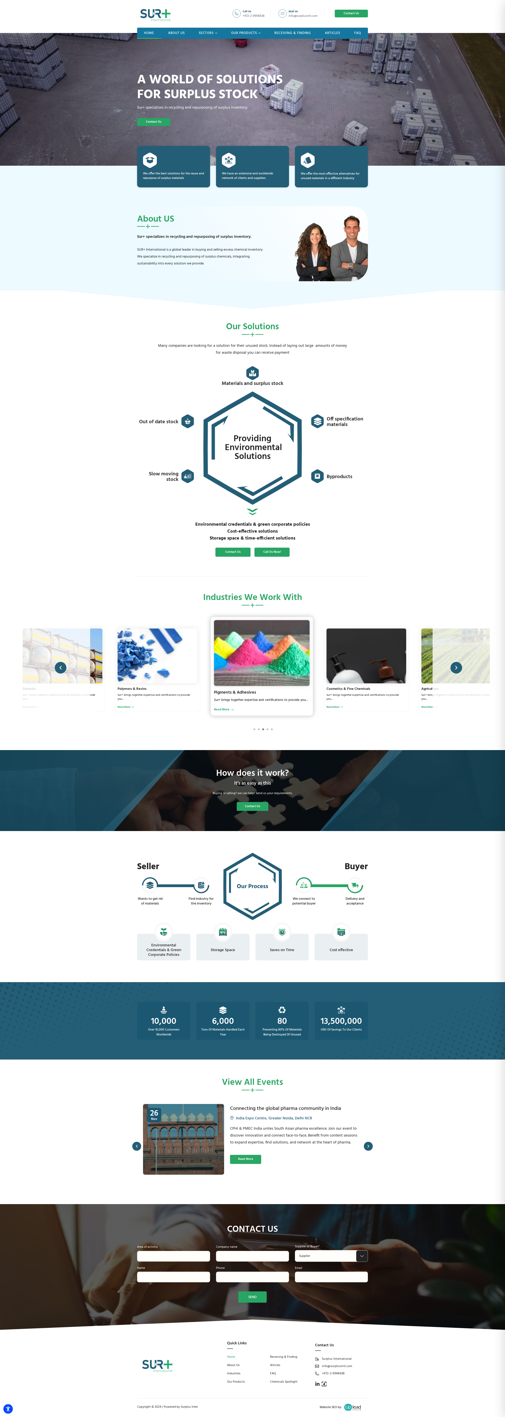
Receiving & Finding (292, 33)
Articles (332, 33)
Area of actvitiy (147, 1247)
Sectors (206, 33)
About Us (176, 33)
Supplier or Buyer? (307, 1246)
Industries (233, 1373)
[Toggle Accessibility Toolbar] (8, 1409)
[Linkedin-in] (317, 1384)
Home (149, 33)
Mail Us (293, 11)
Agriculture (224, 692)
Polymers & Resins (435, 689)
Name (141, 1268)
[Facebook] (324, 1384)
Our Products (244, 33)
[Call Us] (237, 13)
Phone (220, 1268)
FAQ (357, 33)
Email (298, 1268)
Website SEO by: (331, 1407)
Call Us (247, 11)
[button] (60, 668)
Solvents (333, 689)
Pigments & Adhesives (40, 689)
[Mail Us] (283, 13)
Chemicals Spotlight (283, 1382)
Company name (226, 1247)
